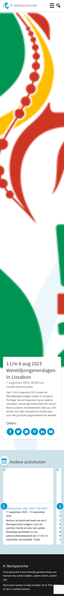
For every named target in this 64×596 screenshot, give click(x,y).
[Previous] (4, 506)
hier (48, 407)
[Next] (60, 506)
